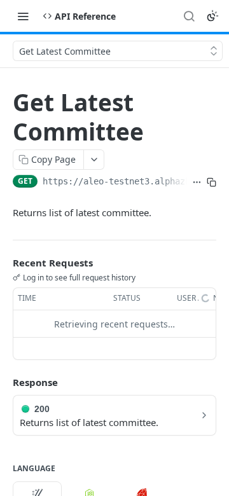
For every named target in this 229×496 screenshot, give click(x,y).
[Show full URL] (197, 182)
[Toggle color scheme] (212, 16)
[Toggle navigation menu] (23, 16)
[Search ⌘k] (189, 16)
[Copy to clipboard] (211, 182)
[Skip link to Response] (4, 383)
